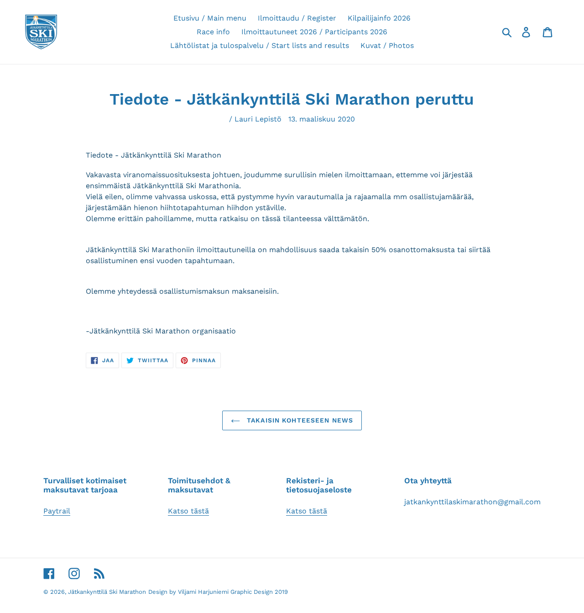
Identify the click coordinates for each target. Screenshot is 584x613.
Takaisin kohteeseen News (299, 420)
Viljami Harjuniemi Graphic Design (225, 591)
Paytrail (56, 511)
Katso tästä (188, 511)
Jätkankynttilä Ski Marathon (107, 591)
